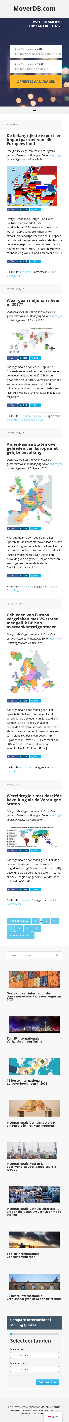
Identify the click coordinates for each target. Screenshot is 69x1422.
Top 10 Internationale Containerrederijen (23, 1255)
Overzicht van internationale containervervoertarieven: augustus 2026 (34, 996)
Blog (10, 1407)
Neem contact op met (32, 1407)
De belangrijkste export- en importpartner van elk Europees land (34, 139)
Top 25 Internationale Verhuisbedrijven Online (24, 1039)
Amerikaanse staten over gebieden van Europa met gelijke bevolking (32, 448)
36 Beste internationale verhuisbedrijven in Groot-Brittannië (34, 1297)
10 (37, 928)
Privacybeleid (53, 1407)
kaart (53, 271)
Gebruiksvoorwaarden (23, 1410)
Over (17, 1407)
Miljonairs (12, 419)
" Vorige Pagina (19, 921)
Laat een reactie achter (30, 419)
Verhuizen (25, 416)
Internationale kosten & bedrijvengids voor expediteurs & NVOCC (32, 1167)
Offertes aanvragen (36, 81)
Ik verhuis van (17, 1349)
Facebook (43, 1410)
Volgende (46, 1382)
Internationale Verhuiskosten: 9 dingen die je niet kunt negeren (31, 1124)
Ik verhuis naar (18, 1363)
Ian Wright (56, 155)
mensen (36, 416)
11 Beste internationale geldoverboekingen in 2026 (27, 1081)
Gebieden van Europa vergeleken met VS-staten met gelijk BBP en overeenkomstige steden (33, 621)
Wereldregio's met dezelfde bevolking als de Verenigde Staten (34, 799)
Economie (25, 271)
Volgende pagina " (20, 935)
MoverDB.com (34, 8)
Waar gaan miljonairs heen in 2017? (34, 302)
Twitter (54, 1410)
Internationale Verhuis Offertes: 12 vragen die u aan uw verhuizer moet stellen (34, 1212)
